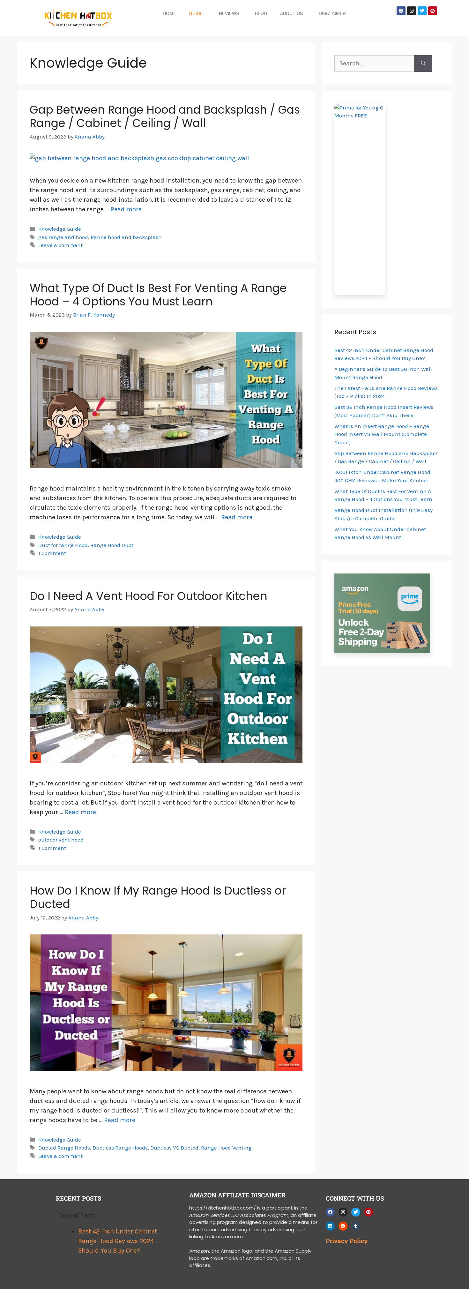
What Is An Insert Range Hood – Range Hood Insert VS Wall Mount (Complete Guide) (381, 434)
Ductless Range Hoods (120, 1147)
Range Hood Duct (111, 545)
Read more (126, 209)
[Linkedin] (330, 1226)
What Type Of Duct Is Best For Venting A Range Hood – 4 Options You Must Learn (158, 294)
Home (169, 13)
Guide (196, 13)
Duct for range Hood (63, 545)
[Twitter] (422, 10)
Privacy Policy (347, 1241)
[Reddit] (343, 1226)
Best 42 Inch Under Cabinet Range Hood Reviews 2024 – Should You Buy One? (118, 1241)
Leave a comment (60, 245)
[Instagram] (411, 10)
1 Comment (52, 553)
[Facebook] (401, 10)
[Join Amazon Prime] (387, 613)
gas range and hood (63, 237)
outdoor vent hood (61, 839)
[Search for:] (374, 63)
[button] (197, 13)
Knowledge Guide (59, 229)
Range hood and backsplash (126, 237)
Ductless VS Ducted (174, 1147)
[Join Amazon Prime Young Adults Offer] (387, 199)
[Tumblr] (355, 1226)
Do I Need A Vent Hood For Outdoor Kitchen (148, 596)
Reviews (229, 13)
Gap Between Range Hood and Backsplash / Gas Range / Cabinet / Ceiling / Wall (165, 116)
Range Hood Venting (226, 1147)
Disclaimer (332, 13)
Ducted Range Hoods (64, 1147)
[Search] (423, 63)
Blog (261, 13)
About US (291, 13)
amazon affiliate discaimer (237, 1195)
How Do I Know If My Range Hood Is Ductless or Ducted (158, 897)
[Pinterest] (432, 10)
